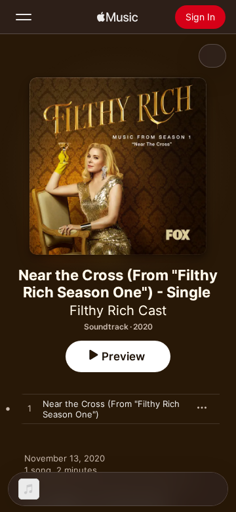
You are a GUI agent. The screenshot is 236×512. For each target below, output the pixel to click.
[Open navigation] (23, 17)
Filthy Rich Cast (118, 310)
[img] (117, 17)
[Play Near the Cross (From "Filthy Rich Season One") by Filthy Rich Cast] (29, 409)
